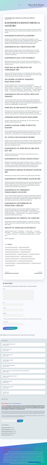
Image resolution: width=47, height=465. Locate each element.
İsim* (4, 302)
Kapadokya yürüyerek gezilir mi (26, 256)
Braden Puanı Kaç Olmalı (6, 434)
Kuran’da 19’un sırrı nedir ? (7, 349)
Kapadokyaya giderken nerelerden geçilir (27, 258)
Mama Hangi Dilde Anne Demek (7, 431)
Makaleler (10, 244)
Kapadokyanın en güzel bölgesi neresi (12, 258)
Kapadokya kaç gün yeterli (34, 254)
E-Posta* (4, 307)
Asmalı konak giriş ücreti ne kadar (11, 247)
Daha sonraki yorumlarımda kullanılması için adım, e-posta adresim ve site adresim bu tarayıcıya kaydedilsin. (22, 318)
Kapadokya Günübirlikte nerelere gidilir (12, 251)
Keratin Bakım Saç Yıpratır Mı (12, 273)
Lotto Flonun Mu (38, 273)
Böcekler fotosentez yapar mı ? (8, 354)
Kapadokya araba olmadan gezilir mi (12, 249)
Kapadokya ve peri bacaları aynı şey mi (12, 256)
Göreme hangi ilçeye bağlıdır (24, 247)
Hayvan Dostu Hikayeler (36, 5)
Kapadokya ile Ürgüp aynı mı (23, 254)
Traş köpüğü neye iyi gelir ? (7, 381)
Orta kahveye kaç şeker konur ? (8, 386)
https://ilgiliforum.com (5, 335)
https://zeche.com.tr (25, 335)
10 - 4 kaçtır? (5, 321)
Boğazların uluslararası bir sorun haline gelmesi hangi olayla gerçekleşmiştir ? (16, 370)
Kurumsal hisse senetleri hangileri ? (9, 365)
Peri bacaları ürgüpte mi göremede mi (23, 263)
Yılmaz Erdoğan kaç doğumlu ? (8, 360)
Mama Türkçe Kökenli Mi (6, 427)
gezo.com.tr (11, 238)
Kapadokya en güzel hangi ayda (25, 249)
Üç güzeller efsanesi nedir (36, 263)
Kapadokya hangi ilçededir (25, 251)
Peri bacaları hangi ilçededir (10, 263)
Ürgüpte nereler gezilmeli (10, 265)
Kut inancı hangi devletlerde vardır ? (9, 344)
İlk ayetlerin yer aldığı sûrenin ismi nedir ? (10, 376)
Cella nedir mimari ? (6, 392)
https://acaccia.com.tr (16, 335)
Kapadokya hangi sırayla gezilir (11, 254)
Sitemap (32, 335)
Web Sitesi (4, 313)
